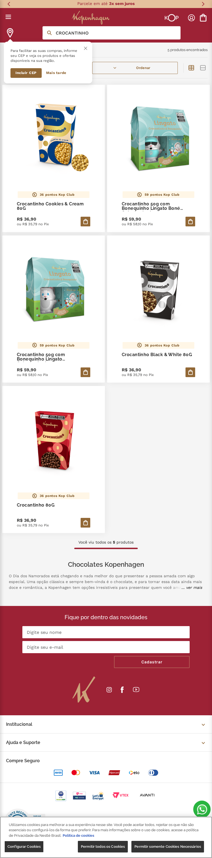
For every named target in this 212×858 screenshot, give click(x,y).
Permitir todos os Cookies (103, 846)
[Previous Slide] (9, 4)
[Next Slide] (203, 4)
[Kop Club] (172, 17)
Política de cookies (78, 835)
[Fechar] (85, 48)
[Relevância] (135, 68)
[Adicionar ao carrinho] (85, 221)
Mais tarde (56, 73)
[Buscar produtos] (49, 33)
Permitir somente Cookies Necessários (167, 846)
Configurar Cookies (24, 846)
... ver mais (191, 587)
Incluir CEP (26, 73)
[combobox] (112, 32)
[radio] (191, 68)
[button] (202, 809)
